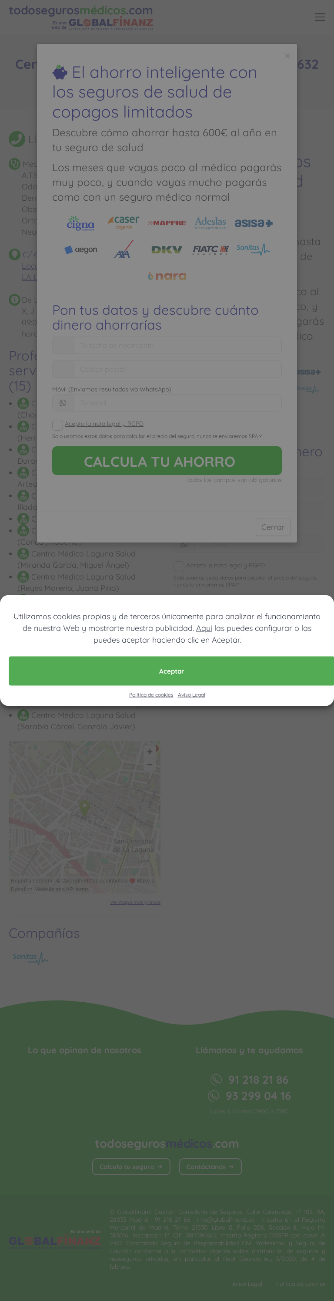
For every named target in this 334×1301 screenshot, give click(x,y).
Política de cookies (151, 694)
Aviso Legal (191, 694)
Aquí (204, 628)
